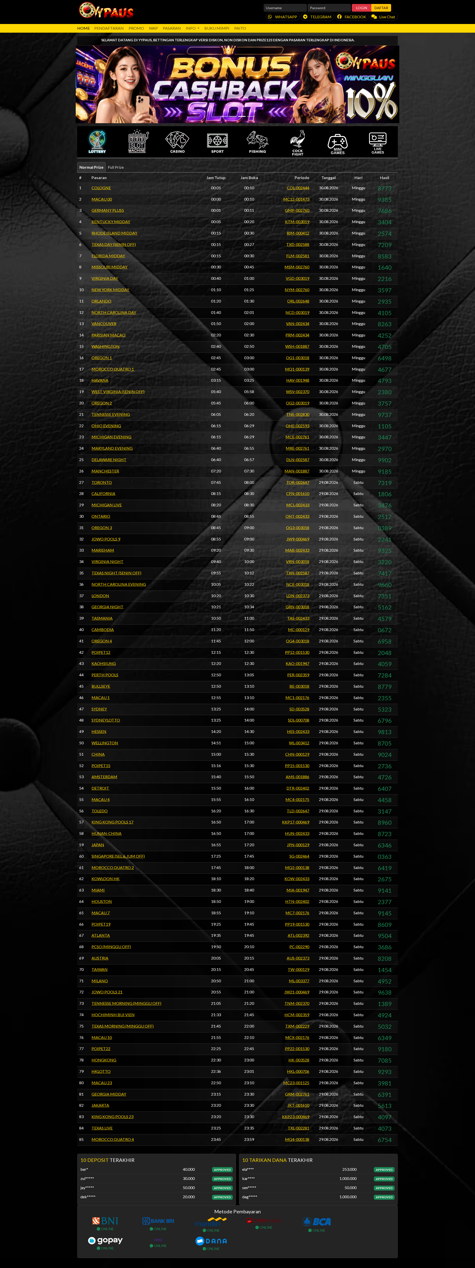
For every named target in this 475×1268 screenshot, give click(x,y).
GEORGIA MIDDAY (109, 1094)
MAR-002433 (297, 550)
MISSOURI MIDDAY (109, 266)
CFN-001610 (297, 493)
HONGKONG (104, 1059)
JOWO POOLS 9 (106, 539)
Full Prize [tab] (116, 167)
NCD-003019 (297, 312)
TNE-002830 (297, 414)
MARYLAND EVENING (112, 448)
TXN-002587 (297, 572)
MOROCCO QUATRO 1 (113, 369)
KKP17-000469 (295, 822)
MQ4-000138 (297, 1139)
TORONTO (102, 482)
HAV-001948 (297, 380)
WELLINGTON (105, 742)
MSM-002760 (297, 266)
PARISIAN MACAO (108, 334)
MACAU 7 (101, 912)
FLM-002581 (297, 255)
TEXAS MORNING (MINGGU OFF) (123, 1026)
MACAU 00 (102, 199)
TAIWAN (100, 969)
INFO (191, 28)
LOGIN (361, 8)
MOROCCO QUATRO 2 (113, 867)
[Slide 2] (233, 116)
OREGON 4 (102, 640)
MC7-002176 (297, 912)
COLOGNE (101, 187)
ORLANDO (101, 301)
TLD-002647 (298, 810)
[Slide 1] (224, 116)
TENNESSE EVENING (111, 414)
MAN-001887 (297, 471)
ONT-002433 (297, 516)
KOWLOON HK (105, 878)
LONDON (100, 595)
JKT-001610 (298, 1105)
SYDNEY (99, 708)
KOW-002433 (297, 878)
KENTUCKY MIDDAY (111, 221)
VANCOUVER (104, 323)
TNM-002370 (297, 1003)
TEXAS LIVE (102, 1128)
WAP (153, 28)
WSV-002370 (297, 391)
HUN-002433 (297, 833)
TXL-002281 (298, 1128)
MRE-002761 (297, 448)
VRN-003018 (297, 561)
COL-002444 (298, 187)
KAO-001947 (297, 663)
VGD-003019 (297, 278)
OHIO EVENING (106, 425)
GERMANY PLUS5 (108, 210)
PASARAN (172, 28)
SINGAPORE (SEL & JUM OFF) (118, 856)
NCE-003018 (297, 584)
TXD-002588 (297, 244)
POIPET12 (101, 652)
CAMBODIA (103, 629)
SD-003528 (299, 708)
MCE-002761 (297, 436)
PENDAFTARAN (109, 28)
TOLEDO (100, 810)
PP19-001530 (297, 924)
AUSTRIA (100, 958)
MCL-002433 (297, 504)
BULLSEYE (101, 686)
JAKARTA (100, 1105)
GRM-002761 (297, 1094)
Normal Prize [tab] (91, 167)
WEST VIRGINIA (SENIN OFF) (118, 391)
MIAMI (98, 890)
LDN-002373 (297, 595)
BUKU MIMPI (216, 28)
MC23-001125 (296, 1082)
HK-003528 (298, 1059)
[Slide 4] (251, 116)
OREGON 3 (102, 527)
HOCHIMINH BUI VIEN (113, 1014)
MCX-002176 (297, 1037)
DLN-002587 (297, 459)
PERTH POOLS (105, 674)
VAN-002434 (297, 323)
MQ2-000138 (297, 867)
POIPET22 (101, 1048)
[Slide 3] (242, 116)
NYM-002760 (297, 289)
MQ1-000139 (297, 369)
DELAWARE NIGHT (109, 459)
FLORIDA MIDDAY (108, 255)
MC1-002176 (297, 697)
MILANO (100, 980)
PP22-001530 (297, 1048)
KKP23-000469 (295, 1116)
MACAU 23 (102, 1082)
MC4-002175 (297, 799)
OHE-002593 (297, 425)
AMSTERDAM (104, 776)
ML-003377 (299, 980)
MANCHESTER (105, 471)
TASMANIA (102, 618)
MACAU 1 (101, 697)
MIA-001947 (297, 890)
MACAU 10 (102, 1037)
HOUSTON (102, 901)
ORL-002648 (298, 301)
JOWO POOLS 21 (107, 991)
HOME (83, 28)
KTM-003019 (297, 221)
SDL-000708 (298, 720)
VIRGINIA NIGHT (107, 561)
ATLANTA (101, 935)
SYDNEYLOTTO (106, 720)
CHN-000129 (297, 754)
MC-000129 (298, 629)
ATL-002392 (298, 935)
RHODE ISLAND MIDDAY (114, 233)
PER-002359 (298, 674)
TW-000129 (298, 969)
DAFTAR (381, 8)
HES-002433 (298, 731)
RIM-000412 (298, 233)
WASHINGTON (105, 346)
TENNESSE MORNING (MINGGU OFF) (126, 1003)
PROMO (136, 28)
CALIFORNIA (103, 493)
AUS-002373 (298, 958)
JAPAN (98, 844)
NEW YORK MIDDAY (110, 289)
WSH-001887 (297, 346)
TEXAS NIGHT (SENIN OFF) (116, 572)
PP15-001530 (297, 765)
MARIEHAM (103, 550)
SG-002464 (299, 856)
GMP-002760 (297, 210)
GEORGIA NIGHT (107, 606)
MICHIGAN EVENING (111, 436)
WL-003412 (299, 742)
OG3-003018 (297, 527)
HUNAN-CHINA (106, 833)
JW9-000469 (297, 539)
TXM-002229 (297, 1026)
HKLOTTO (101, 1071)
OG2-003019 (297, 402)
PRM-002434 (297, 334)
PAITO (240, 28)
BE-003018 (299, 686)
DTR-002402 (297, 788)
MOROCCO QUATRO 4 (113, 1139)
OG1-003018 (297, 357)
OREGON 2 (102, 402)
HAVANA (100, 380)
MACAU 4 (101, 799)
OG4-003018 (297, 640)
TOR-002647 (297, 482)
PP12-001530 (297, 652)
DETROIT (100, 788)
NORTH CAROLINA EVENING (119, 584)
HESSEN (99, 731)
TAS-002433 (298, 618)
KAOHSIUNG (104, 663)
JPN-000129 (298, 844)
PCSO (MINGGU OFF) (111, 946)
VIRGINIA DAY (105, 278)
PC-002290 (299, 946)
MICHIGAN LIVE (107, 504)
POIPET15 (101, 765)
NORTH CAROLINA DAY (114, 312)
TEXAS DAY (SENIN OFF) (114, 244)
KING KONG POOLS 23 (112, 1116)
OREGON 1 (102, 357)
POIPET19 (101, 924)
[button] (97, 142)
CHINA (98, 754)
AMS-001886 (297, 776)
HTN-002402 (297, 901)
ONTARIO (101, 516)
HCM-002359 (297, 1014)
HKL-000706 (298, 1071)
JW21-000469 (296, 991)
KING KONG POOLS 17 (112, 822)
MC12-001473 (296, 199)
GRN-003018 (297, 606)
